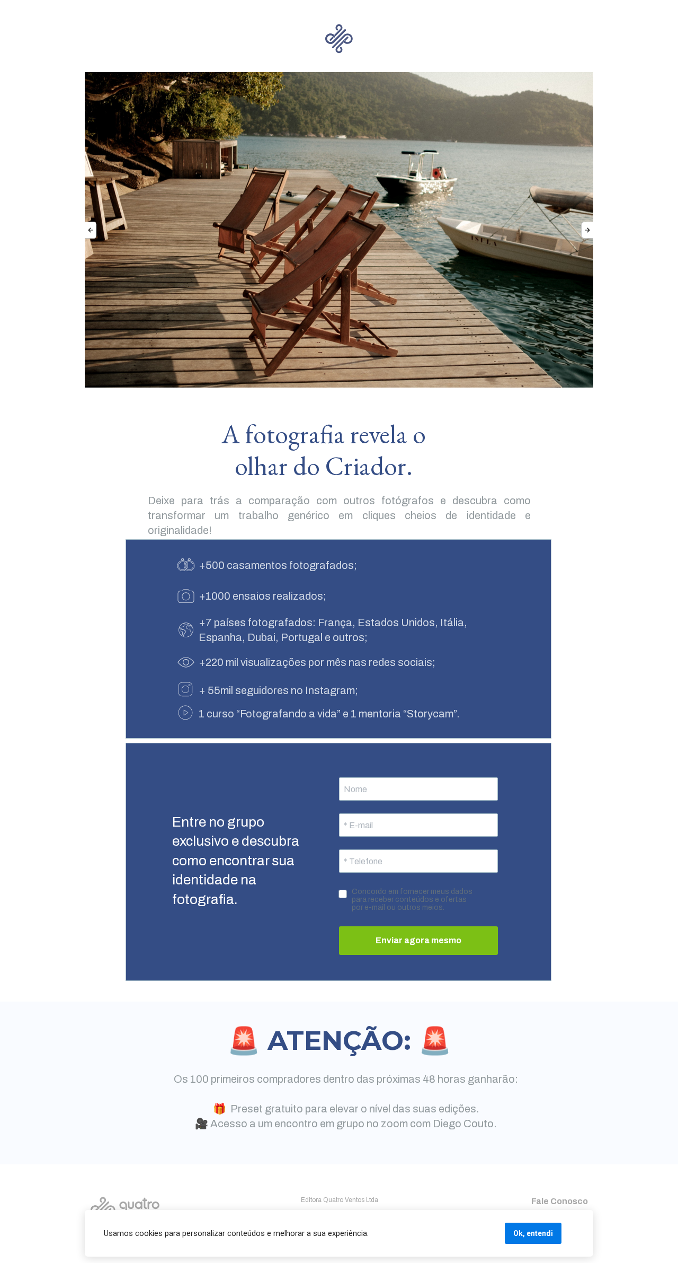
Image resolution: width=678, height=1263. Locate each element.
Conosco (568, 1201)
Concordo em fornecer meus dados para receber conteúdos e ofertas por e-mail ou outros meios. (413, 899)
